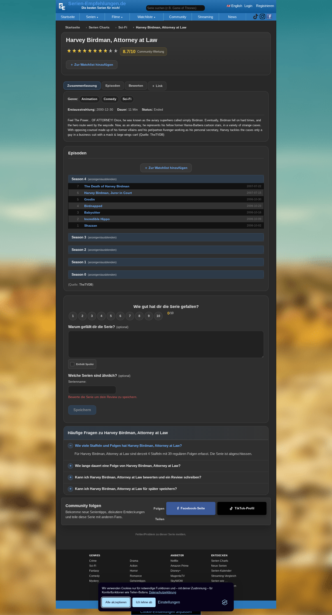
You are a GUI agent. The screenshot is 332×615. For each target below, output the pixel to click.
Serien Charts (99, 27)
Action (134, 565)
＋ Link (157, 86)
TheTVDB (156, 134)
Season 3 (94, 237)
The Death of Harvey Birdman (106, 186)
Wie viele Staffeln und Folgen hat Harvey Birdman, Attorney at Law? (128, 445)
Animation (89, 99)
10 (158, 316)
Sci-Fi (122, 27)
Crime (93, 560)
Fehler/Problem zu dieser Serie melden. (161, 534)
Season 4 (94, 179)
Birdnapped (93, 206)
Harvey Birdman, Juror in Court (108, 193)
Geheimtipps (137, 580)
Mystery (94, 580)
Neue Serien (219, 565)
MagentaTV (178, 576)
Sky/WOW (177, 580)
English (236, 6)
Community (177, 17)
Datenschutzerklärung (162, 592)
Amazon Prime (180, 565)
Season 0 (94, 274)
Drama (134, 560)
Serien (91, 17)
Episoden (112, 85)
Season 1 (94, 262)
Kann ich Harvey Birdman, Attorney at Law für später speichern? (126, 489)
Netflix (174, 560)
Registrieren (265, 6)
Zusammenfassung (82, 85)
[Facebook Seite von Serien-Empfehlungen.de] (269, 17)
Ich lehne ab (144, 602)
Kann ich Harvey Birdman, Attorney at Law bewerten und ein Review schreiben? (138, 477)
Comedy (110, 99)
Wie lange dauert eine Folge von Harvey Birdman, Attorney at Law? (127, 466)
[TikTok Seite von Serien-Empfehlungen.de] (255, 17)
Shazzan (90, 225)
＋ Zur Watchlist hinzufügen (91, 64)
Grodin (89, 199)
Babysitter (92, 212)
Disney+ (176, 570)
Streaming (205, 17)
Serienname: (77, 381)
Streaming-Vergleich (223, 576)
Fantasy (94, 570)
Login (248, 6)
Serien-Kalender (221, 570)
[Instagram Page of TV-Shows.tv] (262, 17)
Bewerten (136, 85)
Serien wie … (219, 580)
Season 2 (94, 250)
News (232, 17)
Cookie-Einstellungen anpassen (166, 612)
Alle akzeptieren (115, 602)
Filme (116, 17)
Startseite (68, 17)
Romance (136, 576)
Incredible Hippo (97, 219)
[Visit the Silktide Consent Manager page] (224, 602)
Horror (134, 570)
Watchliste (146, 17)
